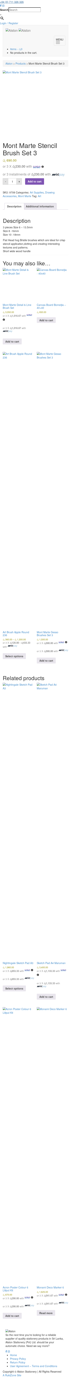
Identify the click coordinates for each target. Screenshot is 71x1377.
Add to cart (35, 181)
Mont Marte (24, 196)
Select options (14, 656)
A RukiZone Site (12, 1375)
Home (13, 1355)
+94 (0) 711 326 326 (12, 2)
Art (39, 196)
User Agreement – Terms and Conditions (33, 1366)
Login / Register (9, 23)
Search (4, 10)
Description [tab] (14, 206)
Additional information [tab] (40, 206)
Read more (46, 1313)
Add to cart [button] (12, 341)
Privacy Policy (18, 1358)
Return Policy (17, 1362)
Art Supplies (37, 192)
